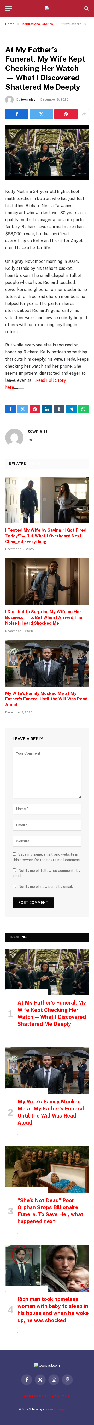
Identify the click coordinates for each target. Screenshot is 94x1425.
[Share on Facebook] (16, 114)
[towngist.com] (47, 8)
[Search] (86, 8)
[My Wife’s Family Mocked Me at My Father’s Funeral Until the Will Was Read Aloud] (47, 663)
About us (61, 1396)
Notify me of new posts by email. (45, 887)
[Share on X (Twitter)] (41, 114)
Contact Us (35, 1396)
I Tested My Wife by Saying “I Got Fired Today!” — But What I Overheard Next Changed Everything (45, 536)
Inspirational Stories (26, 37)
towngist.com (64, 1409)
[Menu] (8, 8)
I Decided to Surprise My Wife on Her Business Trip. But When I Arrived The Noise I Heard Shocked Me (43, 617)
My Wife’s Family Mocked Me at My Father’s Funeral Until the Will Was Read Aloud (46, 699)
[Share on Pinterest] (66, 114)
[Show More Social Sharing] (84, 114)
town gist (28, 99)
